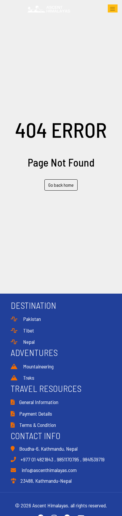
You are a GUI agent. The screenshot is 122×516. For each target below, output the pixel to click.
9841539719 (94, 459)
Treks (28, 377)
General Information (38, 402)
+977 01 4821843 (36, 459)
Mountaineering (38, 366)
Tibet (28, 330)
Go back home (61, 185)
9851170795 (68, 459)
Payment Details (35, 413)
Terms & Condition (37, 425)
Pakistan (31, 319)
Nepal (28, 341)
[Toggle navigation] (113, 8)
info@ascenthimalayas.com (48, 470)
